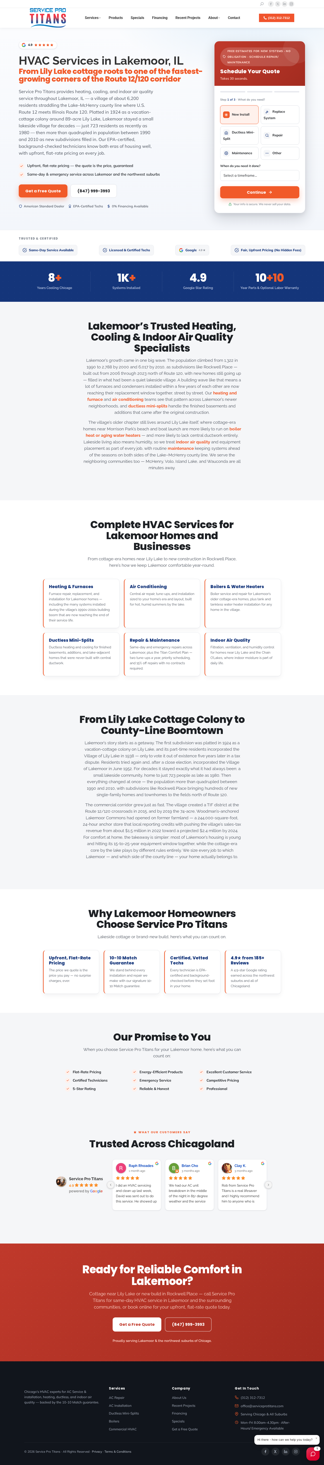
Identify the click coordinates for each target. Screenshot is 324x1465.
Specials (178, 1421)
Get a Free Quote (43, 191)
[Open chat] (313, 1454)
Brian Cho (190, 1166)
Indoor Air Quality (230, 640)
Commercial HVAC (123, 1429)
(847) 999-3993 (93, 191)
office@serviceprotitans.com (262, 1406)
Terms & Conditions (117, 1451)
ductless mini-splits (147, 405)
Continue (256, 192)
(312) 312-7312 (253, 1398)
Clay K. (240, 1166)
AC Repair (116, 1398)
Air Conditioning (148, 587)
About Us (179, 1398)
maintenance (181, 448)
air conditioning (127, 399)
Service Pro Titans (86, 1178)
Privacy (97, 1451)
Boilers (114, 1421)
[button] (287, 1440)
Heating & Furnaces (71, 587)
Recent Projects (183, 1405)
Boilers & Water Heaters (237, 587)
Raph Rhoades (141, 1166)
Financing (179, 1413)
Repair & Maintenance (155, 640)
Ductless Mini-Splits (71, 640)
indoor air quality (193, 441)
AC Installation (120, 1405)
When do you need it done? (240, 166)
